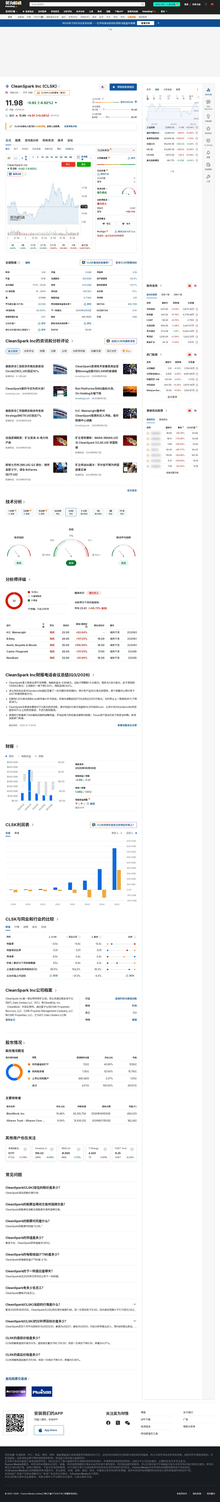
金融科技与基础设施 (126, 998)
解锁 (55, 975)
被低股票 (143, 17)
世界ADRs (73, 17)
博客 (143, 1412)
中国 (29, 17)
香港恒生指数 (153, 138)
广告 (185, 1419)
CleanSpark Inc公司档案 (29, 990)
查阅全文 (10, 1019)
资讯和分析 (31, 140)
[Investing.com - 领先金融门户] (13, 4)
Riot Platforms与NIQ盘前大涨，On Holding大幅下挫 (95, 391)
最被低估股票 (155, 410)
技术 (60, 140)
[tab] (12, 512)
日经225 (151, 144)
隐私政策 (197, 1493)
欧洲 (101, 17)
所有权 (25, 149)
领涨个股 (165, 294)
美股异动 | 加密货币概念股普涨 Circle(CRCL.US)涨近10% (25, 369)
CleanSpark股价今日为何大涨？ (26, 388)
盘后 (64, 17)
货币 (149, 89)
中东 (108, 17)
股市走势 (152, 285)
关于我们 (188, 1412)
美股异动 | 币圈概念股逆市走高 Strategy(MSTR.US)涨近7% (25, 413)
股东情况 (14, 1042)
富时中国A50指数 (155, 133)
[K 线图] (9, 158)
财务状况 (48, 140)
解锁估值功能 (127, 102)
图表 (18, 140)
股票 (10, 16)
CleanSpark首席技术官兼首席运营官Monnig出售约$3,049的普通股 (97, 369)
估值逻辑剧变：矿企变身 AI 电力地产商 (27, 440)
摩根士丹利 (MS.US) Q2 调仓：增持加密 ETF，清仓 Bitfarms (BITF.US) (28, 469)
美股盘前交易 (52, 17)
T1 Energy (93, 1148)
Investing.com (82, 398)
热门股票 (152, 354)
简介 (16, 149)
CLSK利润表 (17, 824)
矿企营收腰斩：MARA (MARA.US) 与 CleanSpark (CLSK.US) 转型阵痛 (96, 442)
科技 (134, 1005)
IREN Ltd (66, 1148)
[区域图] (15, 158)
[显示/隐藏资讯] (78, 157)
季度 (16, 833)
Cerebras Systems (44, 1148)
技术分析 (14, 501)
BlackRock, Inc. (16, 1113)
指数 (157, 89)
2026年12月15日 (83, 310)
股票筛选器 (133, 11)
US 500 (150, 155)
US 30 (150, 149)
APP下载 (145, 1419)
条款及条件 (182, 1493)
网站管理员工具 (149, 1433)
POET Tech (121, 1148)
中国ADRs (84, 17)
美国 (134, 1019)
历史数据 (36, 149)
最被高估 (163, 419)
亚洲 (115, 17)
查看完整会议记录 (127, 725)
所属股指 (69, 149)
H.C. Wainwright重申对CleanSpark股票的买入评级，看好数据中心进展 (97, 415)
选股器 (21, 17)
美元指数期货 (153, 160)
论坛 (70, 140)
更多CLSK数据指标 (126, 262)
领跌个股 (178, 294)
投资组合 (146, 1426)
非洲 (122, 17)
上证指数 (151, 127)
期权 (59, 149)
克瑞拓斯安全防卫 (16, 1148)
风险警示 (211, 1493)
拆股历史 (49, 149)
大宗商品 (167, 89)
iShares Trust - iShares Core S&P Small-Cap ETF (36, 1120)
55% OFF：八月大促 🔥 (166, 4)
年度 (8, 833)
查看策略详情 (70, 126)
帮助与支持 (189, 1426)
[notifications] (206, 4)
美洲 (94, 17)
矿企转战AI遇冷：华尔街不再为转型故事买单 (97, 467)
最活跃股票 (152, 294)
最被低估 (151, 419)
